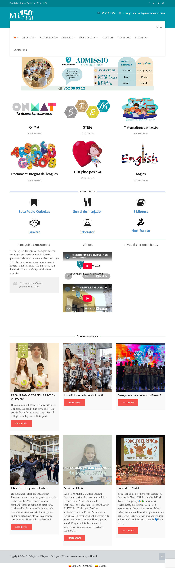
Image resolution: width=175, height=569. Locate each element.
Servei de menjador (87, 211)
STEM (87, 127)
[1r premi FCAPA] (87, 460)
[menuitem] (16, 38)
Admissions (20, 50)
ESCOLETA (141, 38)
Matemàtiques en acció (141, 127)
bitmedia (94, 556)
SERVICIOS (68, 38)
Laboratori (87, 232)
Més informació (34, 134)
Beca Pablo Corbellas (34, 211)
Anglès (141, 174)
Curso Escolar (88, 38)
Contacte (107, 38)
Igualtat (34, 232)
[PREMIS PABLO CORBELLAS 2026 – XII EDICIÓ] (34, 367)
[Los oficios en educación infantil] (87, 367)
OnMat (34, 127)
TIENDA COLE (124, 38)
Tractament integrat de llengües (34, 174)
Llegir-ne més (21, 423)
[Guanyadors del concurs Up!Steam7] (140, 367)
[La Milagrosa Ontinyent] (27, 14)
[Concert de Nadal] (140, 460)
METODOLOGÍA (48, 38)
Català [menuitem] (102, 566)
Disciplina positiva (87, 172)
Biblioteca (140, 211)
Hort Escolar (141, 231)
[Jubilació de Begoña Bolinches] (34, 460)
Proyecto (29, 38)
